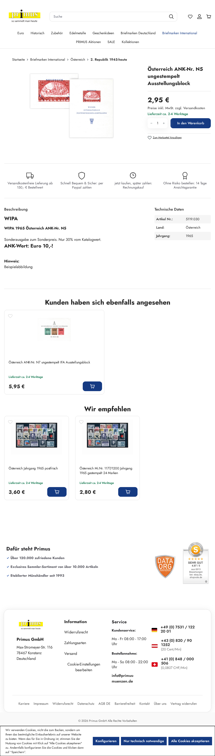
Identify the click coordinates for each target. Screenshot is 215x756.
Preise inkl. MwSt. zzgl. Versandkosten (176, 108)
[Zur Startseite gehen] (24, 16)
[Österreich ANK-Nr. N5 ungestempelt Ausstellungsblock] (71, 111)
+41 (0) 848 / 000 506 (177, 661)
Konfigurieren (106, 741)
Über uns (160, 703)
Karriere (23, 703)
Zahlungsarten (75, 643)
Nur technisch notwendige (144, 741)
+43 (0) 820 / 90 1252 (176, 642)
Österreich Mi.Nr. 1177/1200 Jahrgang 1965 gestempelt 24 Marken (106, 470)
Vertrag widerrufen (183, 703)
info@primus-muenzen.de (123, 678)
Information (75, 622)
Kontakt (144, 703)
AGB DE (104, 703)
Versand (70, 653)
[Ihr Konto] (199, 16)
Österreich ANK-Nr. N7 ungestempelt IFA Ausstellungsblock (49, 362)
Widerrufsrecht (76, 632)
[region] (74, 111)
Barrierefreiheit (125, 703)
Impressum (41, 703)
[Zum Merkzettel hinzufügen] (10, 316)
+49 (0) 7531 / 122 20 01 (178, 629)
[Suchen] (171, 16)
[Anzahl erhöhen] (164, 123)
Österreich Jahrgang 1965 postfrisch (33, 468)
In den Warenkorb (190, 123)
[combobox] (108, 16)
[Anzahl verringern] (151, 123)
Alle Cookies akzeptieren (190, 741)
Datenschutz (85, 703)
